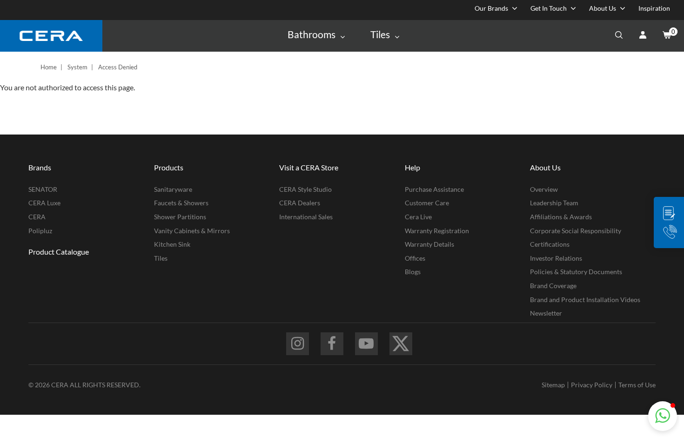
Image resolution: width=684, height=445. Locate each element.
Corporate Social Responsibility (575, 231)
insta (297, 343)
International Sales (306, 217)
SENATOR (42, 189)
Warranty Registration (437, 231)
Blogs (413, 272)
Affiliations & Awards (561, 217)
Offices (415, 258)
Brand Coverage (553, 286)
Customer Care (427, 203)
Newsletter (546, 313)
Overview (544, 189)
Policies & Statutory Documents (576, 272)
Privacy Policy (591, 385)
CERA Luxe (44, 203)
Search (619, 36)
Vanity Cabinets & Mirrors (192, 231)
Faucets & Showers (181, 203)
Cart (666, 36)
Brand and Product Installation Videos (585, 299)
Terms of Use (637, 385)
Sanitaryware (173, 189)
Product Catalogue (58, 251)
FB (332, 343)
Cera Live (418, 217)
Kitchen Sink (172, 244)
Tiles (161, 258)
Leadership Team (554, 203)
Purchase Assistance (434, 189)
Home (48, 67)
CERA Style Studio (305, 189)
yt (366, 343)
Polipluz (40, 231)
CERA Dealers (299, 203)
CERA (37, 217)
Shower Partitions (180, 217)
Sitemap (553, 385)
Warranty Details (429, 244)
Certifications (550, 244)
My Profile (642, 36)
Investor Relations (556, 258)
